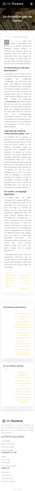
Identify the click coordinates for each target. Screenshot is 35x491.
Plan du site (17, 490)
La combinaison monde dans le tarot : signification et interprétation (24, 280)
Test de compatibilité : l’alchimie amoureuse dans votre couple (11, 279)
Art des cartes (9, 37)
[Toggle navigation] (31, 4)
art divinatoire (16, 41)
